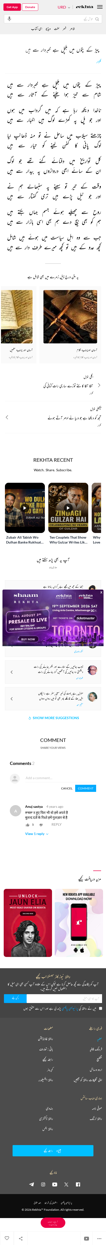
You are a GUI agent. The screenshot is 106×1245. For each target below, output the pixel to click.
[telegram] (31, 1184)
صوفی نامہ (97, 1108)
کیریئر (50, 1070)
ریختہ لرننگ (96, 1119)
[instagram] (43, 1184)
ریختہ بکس (47, 1129)
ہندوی (49, 1108)
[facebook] (78, 1184)
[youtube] (55, 1184)
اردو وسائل (96, 1070)
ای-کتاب (36, 28)
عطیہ (99, 1039)
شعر (64, 28)
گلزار (98, 61)
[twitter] (66, 1184)
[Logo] (84, 7)
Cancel (66, 788)
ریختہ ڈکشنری (46, 1119)
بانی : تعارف (46, 1049)
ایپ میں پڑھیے (53, 1222)
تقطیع (99, 1059)
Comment (85, 788)
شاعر (72, 28)
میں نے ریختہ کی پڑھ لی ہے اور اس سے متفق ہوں (59, 1008)
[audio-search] (9, 19)
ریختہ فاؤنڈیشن (45, 1039)
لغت (56, 28)
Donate (30, 7)
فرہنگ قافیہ (96, 1049)
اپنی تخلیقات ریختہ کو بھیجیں (88, 1080)
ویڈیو (48, 28)
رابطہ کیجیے (47, 1059)
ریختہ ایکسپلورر (45, 1080)
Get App (12, 7)
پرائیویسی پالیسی (70, 1008)
